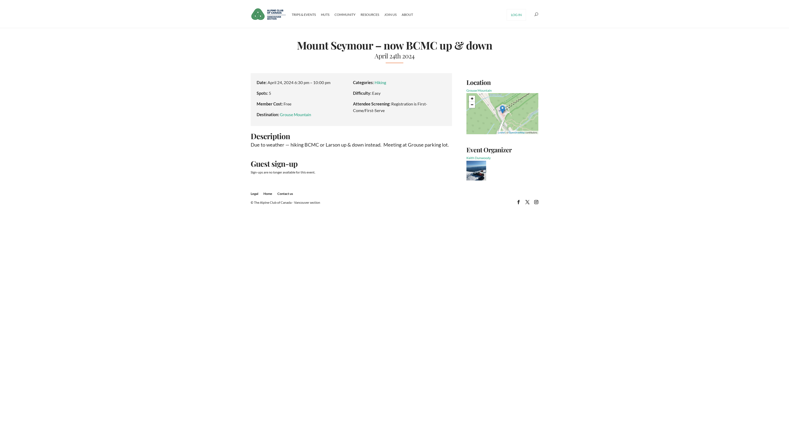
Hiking (380, 82)
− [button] (472, 104)
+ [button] (472, 98)
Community (345, 14)
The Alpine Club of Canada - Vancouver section (287, 202)
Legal (254, 193)
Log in (516, 15)
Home (267, 193)
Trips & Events (304, 14)
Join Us (390, 14)
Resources (370, 14)
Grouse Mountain (295, 114)
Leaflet (501, 132)
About (407, 14)
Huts (325, 14)
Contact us (285, 193)
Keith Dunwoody (478, 158)
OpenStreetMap (517, 132)
